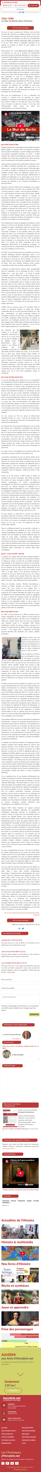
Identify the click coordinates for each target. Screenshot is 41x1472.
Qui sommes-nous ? (8, 1431)
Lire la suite (11, 972)
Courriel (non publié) (7, 988)
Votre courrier (7, 1437)
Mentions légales (29, 1437)
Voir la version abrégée (20, 28)
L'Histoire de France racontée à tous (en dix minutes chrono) (20, 1189)
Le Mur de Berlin (17, 1055)
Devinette (7, 1196)
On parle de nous (8, 1440)
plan (24, 1443)
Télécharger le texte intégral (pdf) (15, 1024)
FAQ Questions (27, 1428)
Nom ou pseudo (6, 979)
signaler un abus (28, 1440)
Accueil (4, 1428)
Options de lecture (21, 1469)
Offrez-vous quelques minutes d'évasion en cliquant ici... (17, 1459)
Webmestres (6, 1443)
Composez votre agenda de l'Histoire (17, 1140)
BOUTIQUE (25, 1434)
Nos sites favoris (28, 1431)
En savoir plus (8, 1042)
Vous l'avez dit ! (7, 1434)
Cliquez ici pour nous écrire (16, 1420)
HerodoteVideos (10, 1154)
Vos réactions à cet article (12, 933)
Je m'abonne (13, 1390)
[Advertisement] (20, 1084)
